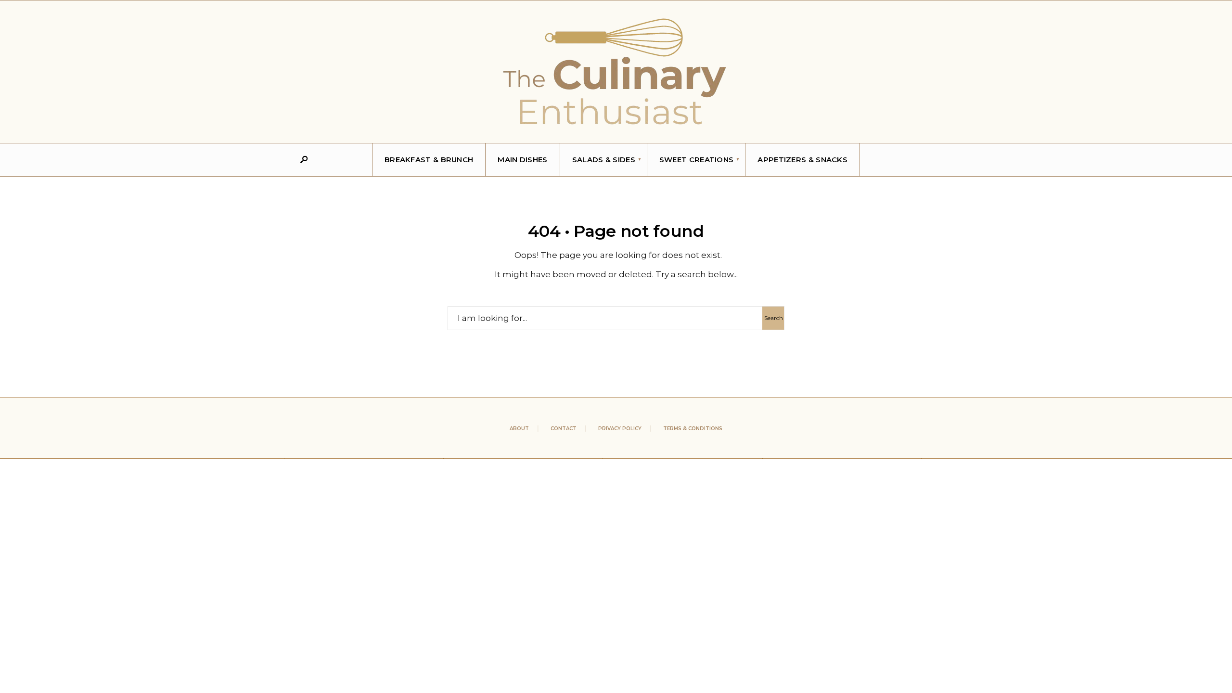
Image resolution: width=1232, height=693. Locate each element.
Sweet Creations (696, 159)
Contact (564, 428)
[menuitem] (603, 159)
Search (773, 317)
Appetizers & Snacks (802, 159)
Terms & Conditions (692, 428)
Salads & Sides (603, 159)
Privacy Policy (620, 428)
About (519, 428)
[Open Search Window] (303, 160)
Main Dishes (522, 159)
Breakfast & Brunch (429, 159)
